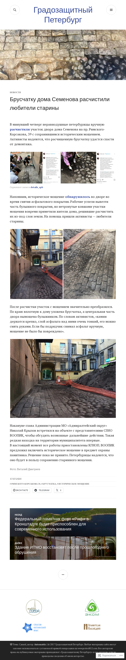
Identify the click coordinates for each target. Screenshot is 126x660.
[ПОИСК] (15, 10)
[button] (35, 167)
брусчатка (49, 484)
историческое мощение (73, 484)
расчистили (20, 129)
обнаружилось (77, 196)
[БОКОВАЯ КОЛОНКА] (63, 575)
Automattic (40, 644)
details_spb (37, 187)
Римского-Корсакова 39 (25, 484)
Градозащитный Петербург (63, 14)
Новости (15, 92)
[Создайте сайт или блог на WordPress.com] (11, 644)
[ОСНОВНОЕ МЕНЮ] (111, 10)
